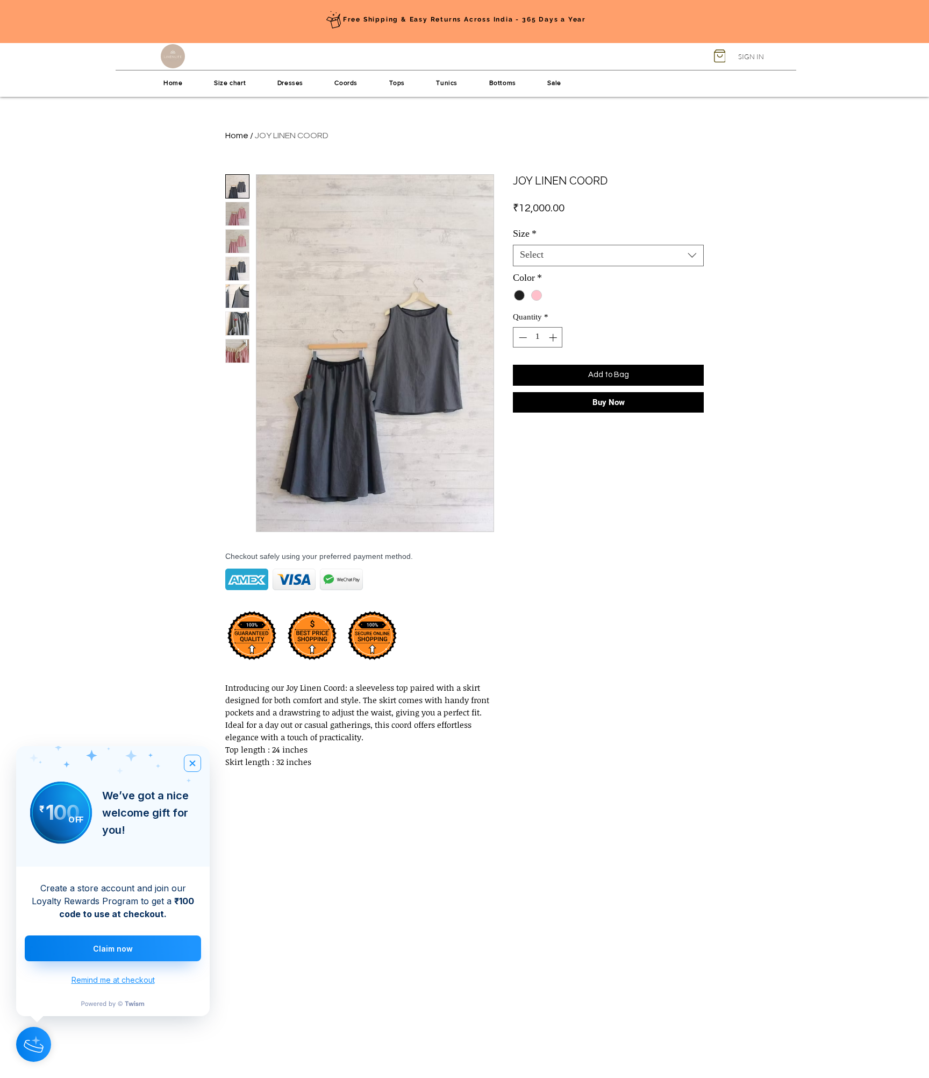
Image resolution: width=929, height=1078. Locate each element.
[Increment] (554, 337)
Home (236, 135)
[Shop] (719, 56)
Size (525, 234)
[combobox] (608, 255)
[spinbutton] (538, 337)
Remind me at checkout (113, 979)
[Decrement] (521, 337)
